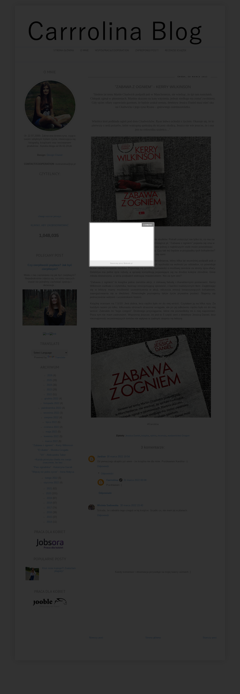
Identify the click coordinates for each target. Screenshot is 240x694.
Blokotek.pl (128, 263)
